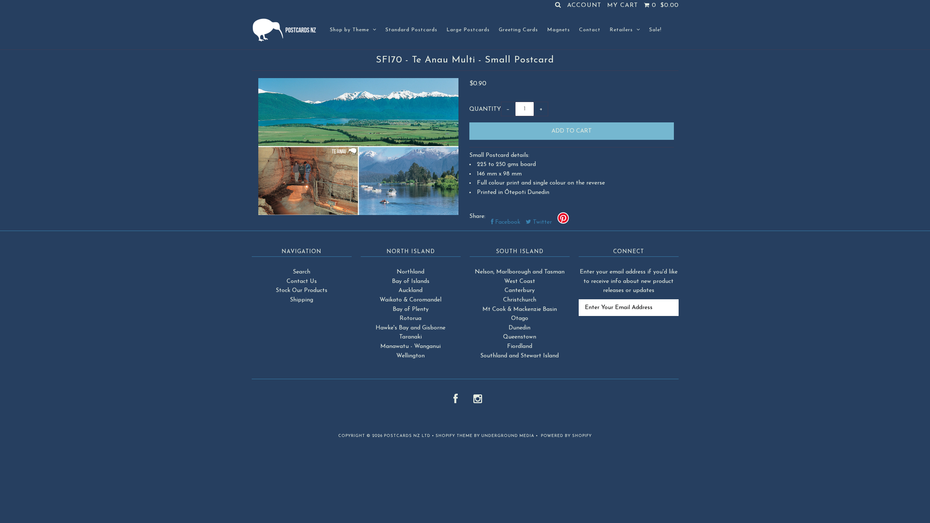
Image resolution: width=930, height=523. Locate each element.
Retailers (621, 30)
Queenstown (519, 337)
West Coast (519, 281)
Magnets (558, 30)
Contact (590, 30)
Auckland (410, 290)
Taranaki (410, 337)
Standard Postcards (411, 30)
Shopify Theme (454, 436)
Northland (410, 272)
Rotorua (410, 318)
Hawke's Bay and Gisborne (410, 328)
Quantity (485, 109)
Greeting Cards (518, 30)
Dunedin (519, 328)
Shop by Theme (349, 30)
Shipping (301, 300)
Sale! (655, 30)
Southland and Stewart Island (519, 356)
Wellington (410, 356)
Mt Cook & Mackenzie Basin (519, 309)
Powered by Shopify (566, 436)
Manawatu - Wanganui (410, 346)
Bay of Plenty (411, 309)
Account (584, 5)
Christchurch (519, 300)
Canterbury (520, 290)
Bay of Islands (410, 281)
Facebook (506, 222)
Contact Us (302, 281)
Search (301, 272)
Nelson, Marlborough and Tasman (520, 272)
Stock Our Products (301, 290)
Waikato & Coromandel (410, 300)
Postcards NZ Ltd (407, 436)
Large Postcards (468, 30)
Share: (477, 216)
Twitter (541, 222)
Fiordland (519, 346)
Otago (519, 318)
